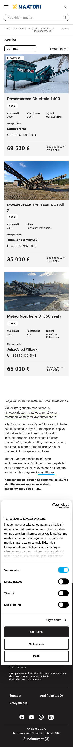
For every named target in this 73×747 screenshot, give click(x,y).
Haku (64, 17)
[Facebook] (21, 717)
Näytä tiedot (53, 620)
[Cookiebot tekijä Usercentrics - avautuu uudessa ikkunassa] (52, 505)
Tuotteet (15, 695)
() (36, 739)
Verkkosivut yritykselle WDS (46, 733)
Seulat (12, 105)
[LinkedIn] (51, 717)
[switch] (63, 581)
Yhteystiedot (17, 703)
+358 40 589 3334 (23, 135)
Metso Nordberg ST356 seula (34, 316)
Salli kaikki (36, 631)
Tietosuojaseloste (22, 733)
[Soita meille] (65, 6)
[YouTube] (31, 717)
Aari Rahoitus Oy (51, 695)
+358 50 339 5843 (23, 246)
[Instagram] (41, 717)
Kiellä (36, 656)
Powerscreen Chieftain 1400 (33, 99)
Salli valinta (36, 644)
